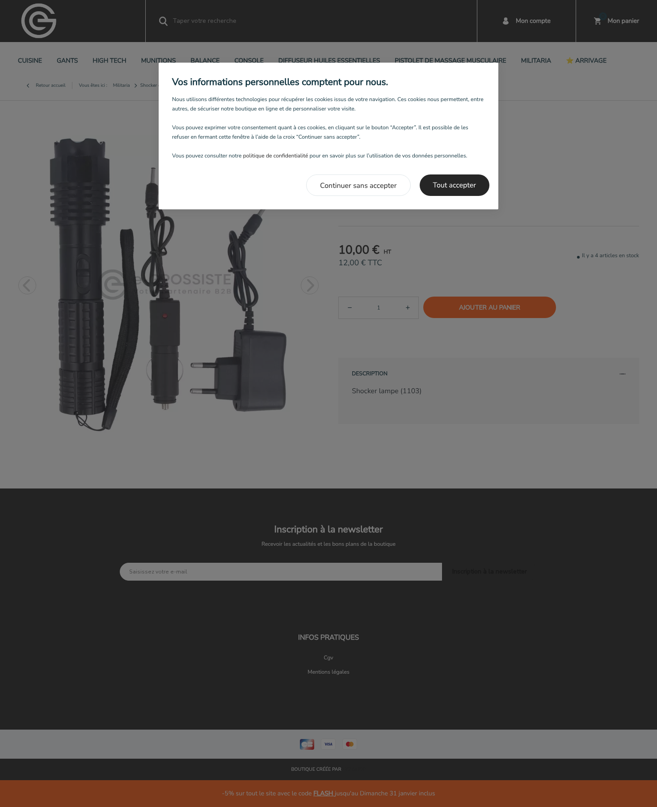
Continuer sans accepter (358, 186)
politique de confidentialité (275, 156)
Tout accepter (454, 185)
